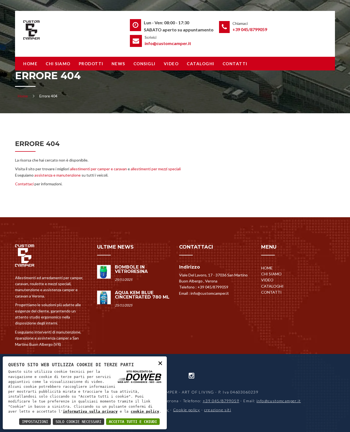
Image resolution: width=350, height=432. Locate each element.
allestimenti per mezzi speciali (156, 168)
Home (30, 63)
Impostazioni (35, 421)
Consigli (144, 63)
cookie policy (145, 411)
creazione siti (217, 409)
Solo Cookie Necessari (78, 421)
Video (171, 63)
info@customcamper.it (168, 43)
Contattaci (24, 183)
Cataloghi (200, 63)
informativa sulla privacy (90, 411)
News (118, 63)
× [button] (160, 363)
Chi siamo (58, 63)
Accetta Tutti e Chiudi (133, 421)
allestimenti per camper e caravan (98, 168)
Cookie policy (186, 409)
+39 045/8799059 (249, 29)
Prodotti (91, 63)
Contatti (235, 63)
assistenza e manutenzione (57, 175)
